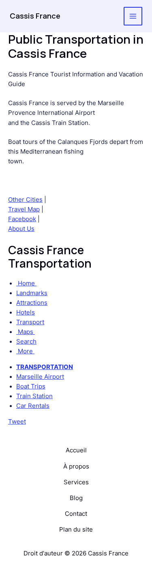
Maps (25, 332)
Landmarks (31, 293)
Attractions (31, 302)
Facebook (22, 219)
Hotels (25, 312)
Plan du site (76, 529)
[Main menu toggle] (133, 16)
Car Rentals (32, 405)
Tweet (17, 421)
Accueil (76, 450)
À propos (76, 466)
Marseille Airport (40, 376)
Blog (76, 498)
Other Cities (25, 199)
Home (26, 283)
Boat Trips (30, 386)
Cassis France (35, 16)
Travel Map (24, 209)
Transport (30, 322)
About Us (21, 228)
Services (76, 482)
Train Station (34, 396)
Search (26, 341)
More (25, 351)
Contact (76, 513)
